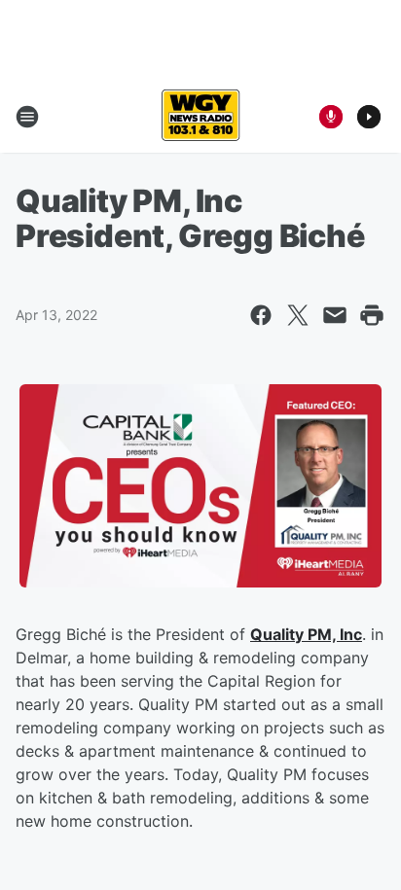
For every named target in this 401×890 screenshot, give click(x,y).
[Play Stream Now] (369, 116)
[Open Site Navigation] (27, 116)
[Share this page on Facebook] (260, 315)
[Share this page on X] (297, 315)
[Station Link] (200, 117)
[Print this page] (371, 315)
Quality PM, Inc (306, 634)
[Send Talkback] (331, 116)
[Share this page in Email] (334, 315)
